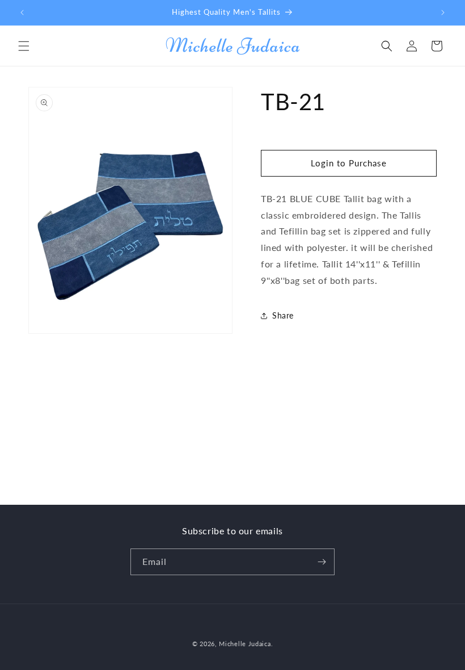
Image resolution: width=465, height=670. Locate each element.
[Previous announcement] (22, 12)
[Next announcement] (442, 12)
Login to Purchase (349, 163)
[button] (23, 46)
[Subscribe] (321, 561)
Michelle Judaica (244, 643)
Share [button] (283, 315)
